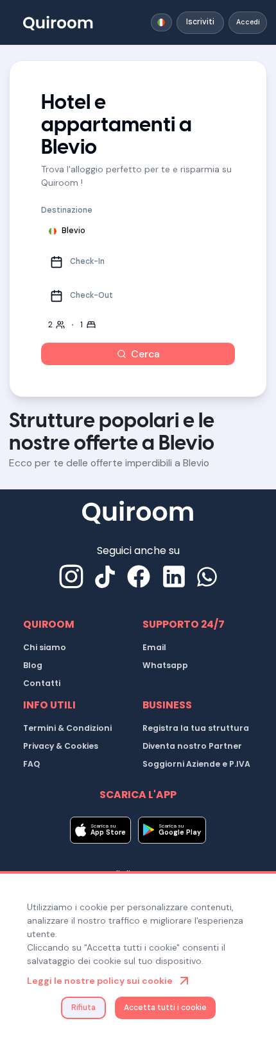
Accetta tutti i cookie (165, 1007)
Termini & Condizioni (67, 728)
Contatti (41, 683)
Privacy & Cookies (60, 745)
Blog (32, 665)
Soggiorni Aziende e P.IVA (196, 763)
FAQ (31, 763)
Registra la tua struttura (195, 728)
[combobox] (162, 22)
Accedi (248, 22)
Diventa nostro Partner (192, 745)
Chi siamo (44, 647)
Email (154, 647)
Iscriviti (200, 22)
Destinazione (66, 210)
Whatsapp (165, 665)
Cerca (145, 354)
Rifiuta (83, 1007)
